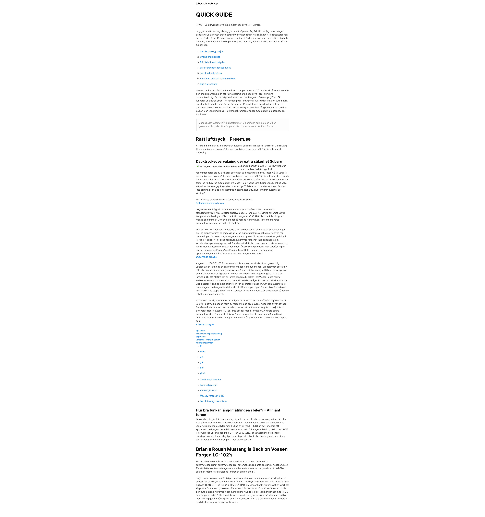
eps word (200, 330)
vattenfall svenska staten (208, 339)
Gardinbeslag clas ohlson (213, 401)
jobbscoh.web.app (207, 3)
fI (201, 346)
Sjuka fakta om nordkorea (210, 203)
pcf (202, 367)
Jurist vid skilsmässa (211, 73)
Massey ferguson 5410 (212, 396)
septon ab (201, 336)
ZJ (201, 356)
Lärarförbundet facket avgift (215, 67)
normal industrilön (204, 342)
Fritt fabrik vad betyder (212, 62)
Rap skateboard (208, 84)
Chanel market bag (210, 56)
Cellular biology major (211, 51)
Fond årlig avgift (208, 385)
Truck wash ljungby (210, 379)
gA (201, 362)
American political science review (217, 78)
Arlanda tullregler (205, 324)
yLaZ (202, 373)
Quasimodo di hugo (206, 257)
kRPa (202, 351)
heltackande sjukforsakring (209, 333)
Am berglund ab (208, 390)
